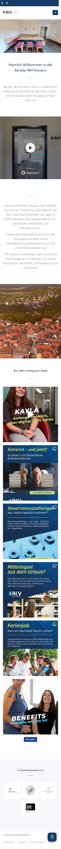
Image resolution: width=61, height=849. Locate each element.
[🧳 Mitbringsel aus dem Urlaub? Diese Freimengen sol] (30, 590)
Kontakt (51, 842)
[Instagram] (7, 3)
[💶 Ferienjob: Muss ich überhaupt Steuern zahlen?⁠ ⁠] (30, 648)
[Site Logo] (10, 12)
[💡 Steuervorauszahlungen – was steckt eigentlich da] (30, 531)
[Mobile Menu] (55, 12)
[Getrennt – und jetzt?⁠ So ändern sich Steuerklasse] (30, 473)
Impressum (22, 842)
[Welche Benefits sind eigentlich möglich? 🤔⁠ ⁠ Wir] (30, 706)
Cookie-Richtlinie (37, 842)
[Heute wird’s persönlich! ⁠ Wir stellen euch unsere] (30, 414)
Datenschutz (9, 842)
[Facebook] (2, 3)
